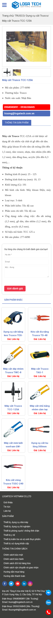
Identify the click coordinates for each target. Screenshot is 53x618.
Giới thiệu (8, 502)
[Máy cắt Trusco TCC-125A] (26, 46)
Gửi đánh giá (15, 288)
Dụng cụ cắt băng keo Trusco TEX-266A (13, 333)
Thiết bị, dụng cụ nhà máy (16, 522)
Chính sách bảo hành (14, 559)
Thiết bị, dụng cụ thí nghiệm (17, 526)
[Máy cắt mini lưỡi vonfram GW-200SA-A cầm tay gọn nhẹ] (13, 429)
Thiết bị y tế (9, 535)
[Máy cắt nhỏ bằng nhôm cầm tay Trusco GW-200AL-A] (40, 392)
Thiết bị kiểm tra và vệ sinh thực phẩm (22, 539)
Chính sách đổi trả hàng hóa (17, 563)
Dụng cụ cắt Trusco (37, 15)
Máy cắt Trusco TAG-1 (39, 370)
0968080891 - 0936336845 (19, 107)
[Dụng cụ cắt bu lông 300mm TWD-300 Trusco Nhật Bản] (40, 429)
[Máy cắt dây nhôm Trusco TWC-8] (13, 355)
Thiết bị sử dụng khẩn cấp (16, 543)
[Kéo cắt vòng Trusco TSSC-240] (13, 466)
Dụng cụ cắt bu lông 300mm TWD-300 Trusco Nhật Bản (39, 445)
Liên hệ (7, 511)
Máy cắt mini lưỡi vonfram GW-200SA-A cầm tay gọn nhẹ (13, 445)
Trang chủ (7, 15)
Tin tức (7, 506)
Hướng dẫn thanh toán (14, 576)
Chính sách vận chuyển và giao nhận (21, 567)
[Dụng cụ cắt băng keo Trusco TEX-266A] (13, 318)
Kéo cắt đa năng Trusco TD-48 (40, 333)
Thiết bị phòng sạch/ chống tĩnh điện (21, 530)
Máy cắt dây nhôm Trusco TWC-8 (13, 370)
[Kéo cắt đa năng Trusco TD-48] (40, 318)
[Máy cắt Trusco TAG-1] (40, 355)
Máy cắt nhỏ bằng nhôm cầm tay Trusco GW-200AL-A (40, 407)
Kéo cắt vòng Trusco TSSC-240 (13, 482)
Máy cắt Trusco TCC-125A (17, 20)
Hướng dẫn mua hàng (14, 571)
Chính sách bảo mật (13, 554)
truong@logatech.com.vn (19, 113)
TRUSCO (19, 15)
